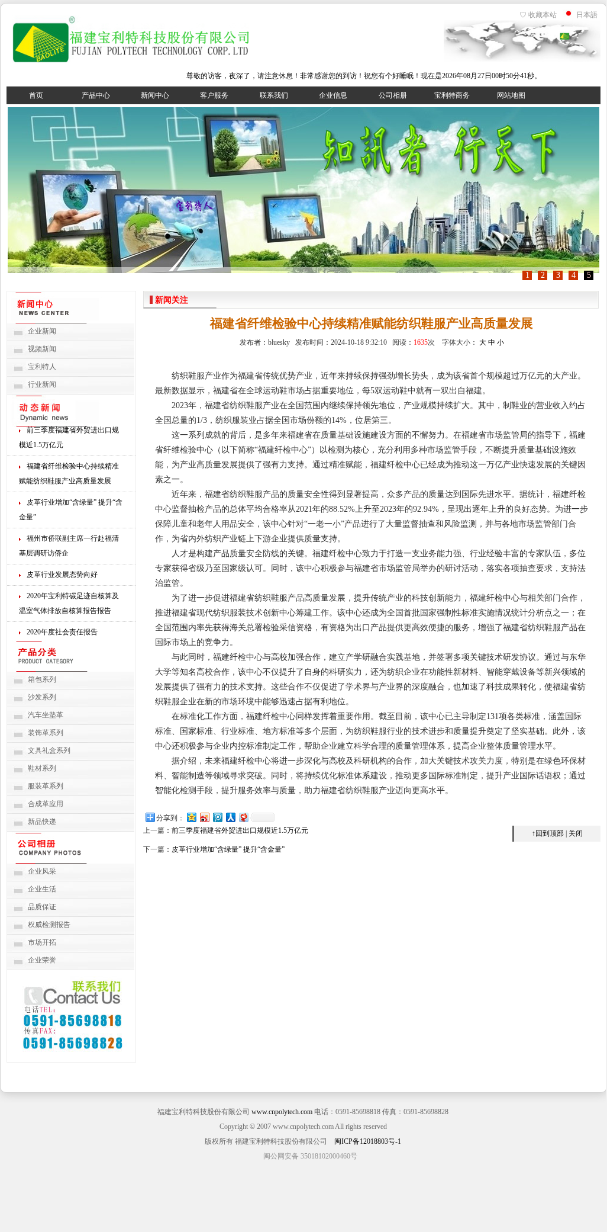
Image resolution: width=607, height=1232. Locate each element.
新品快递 (42, 821)
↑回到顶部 (548, 833)
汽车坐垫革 (45, 715)
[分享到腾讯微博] (217, 817)
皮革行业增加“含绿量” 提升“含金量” (228, 849)
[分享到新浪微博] (204, 817)
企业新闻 (42, 331)
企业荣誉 (42, 960)
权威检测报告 (49, 924)
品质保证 (42, 907)
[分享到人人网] (230, 817)
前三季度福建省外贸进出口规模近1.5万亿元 (240, 830)
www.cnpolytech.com (281, 1112)
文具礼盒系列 (49, 750)
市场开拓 (42, 942)
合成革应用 (45, 804)
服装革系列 (45, 786)
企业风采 (42, 871)
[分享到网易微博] (243, 817)
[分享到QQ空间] (191, 817)
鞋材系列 (42, 768)
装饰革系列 (45, 733)
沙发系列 (42, 697)
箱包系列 (42, 679)
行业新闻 (42, 384)
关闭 (576, 833)
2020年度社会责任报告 (62, 628)
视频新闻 (42, 349)
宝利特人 (42, 366)
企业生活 (42, 889)
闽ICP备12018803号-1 (367, 1141)
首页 (36, 95)
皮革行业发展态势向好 (62, 571)
